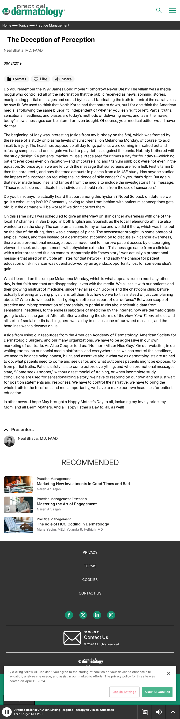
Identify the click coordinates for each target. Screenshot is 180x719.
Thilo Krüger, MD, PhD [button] (28, 714)
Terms (90, 566)
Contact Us (90, 593)
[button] (19, 430)
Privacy (90, 552)
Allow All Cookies (157, 692)
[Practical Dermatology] (33, 10)
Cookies (90, 579)
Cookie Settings (124, 692)
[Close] (169, 673)
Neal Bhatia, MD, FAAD (38, 438)
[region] (90, 683)
